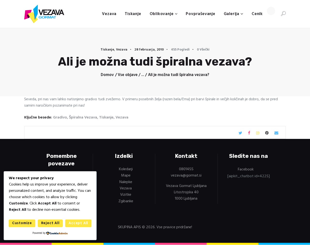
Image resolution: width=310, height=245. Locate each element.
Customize (22, 223)
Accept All (78, 223)
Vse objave (128, 75)
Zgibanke (125, 201)
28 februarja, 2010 (149, 49)
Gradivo (60, 117)
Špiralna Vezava (83, 117)
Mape (126, 175)
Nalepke (125, 182)
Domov (107, 75)
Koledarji (126, 169)
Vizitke (125, 195)
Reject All (50, 223)
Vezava (122, 49)
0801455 (186, 169)
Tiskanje (107, 49)
